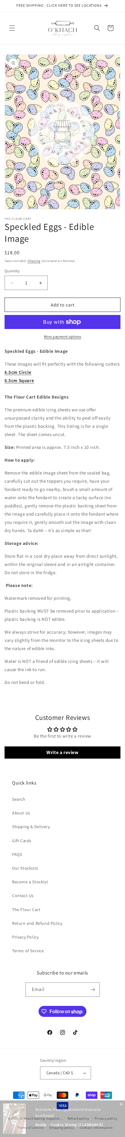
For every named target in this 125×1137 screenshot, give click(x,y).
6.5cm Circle (18, 372)
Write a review (62, 752)
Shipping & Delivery (31, 826)
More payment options (62, 336)
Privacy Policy (25, 937)
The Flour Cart (26, 909)
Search (18, 799)
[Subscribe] (93, 989)
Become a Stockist (30, 882)
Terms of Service (28, 950)
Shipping (34, 261)
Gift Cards (22, 840)
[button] (12, 28)
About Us (21, 813)
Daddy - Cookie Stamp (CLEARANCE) (69, 1124)
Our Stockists (25, 868)
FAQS (17, 854)
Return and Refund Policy (37, 923)
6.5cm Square (19, 380)
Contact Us (23, 895)
